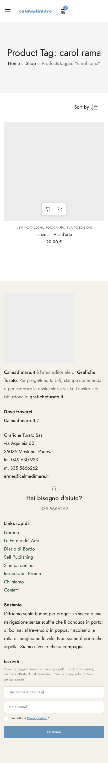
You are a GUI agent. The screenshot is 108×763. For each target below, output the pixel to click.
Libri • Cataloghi (30, 227)
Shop (31, 63)
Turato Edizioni (79, 227)
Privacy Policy (37, 718)
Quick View (60, 209)
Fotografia (55, 227)
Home (14, 63)
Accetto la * (31, 718)
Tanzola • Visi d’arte (54, 234)
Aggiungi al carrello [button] (48, 209)
